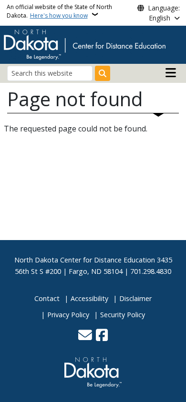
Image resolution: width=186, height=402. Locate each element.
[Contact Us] (85, 335)
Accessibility (89, 298)
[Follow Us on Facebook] (102, 335)
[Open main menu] (171, 73)
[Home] (84, 44)
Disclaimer (135, 298)
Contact (47, 298)
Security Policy (122, 314)
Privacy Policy (68, 314)
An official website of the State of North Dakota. (59, 11)
